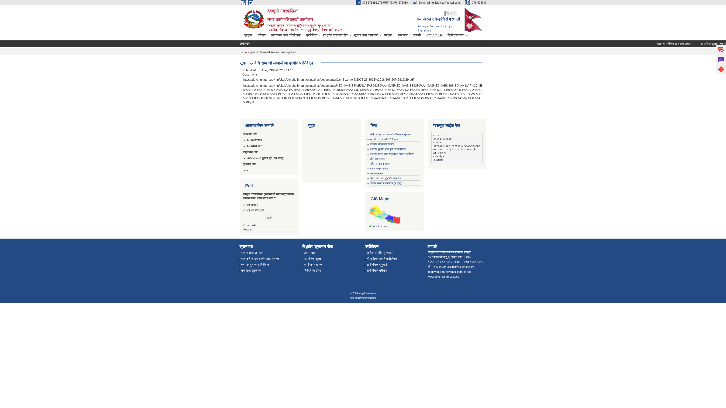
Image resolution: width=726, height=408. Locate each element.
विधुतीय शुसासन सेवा (335, 35)
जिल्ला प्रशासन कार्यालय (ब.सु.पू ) (386, 183)
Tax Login (435, 26)
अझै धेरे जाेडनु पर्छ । (256, 210)
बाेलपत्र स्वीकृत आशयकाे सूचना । (668, 43)
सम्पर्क (417, 35)
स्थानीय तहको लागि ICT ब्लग (384, 139)
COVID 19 (434, 35)
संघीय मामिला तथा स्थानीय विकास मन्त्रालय (390, 134)
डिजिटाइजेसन (456, 35)
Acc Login (423, 26)
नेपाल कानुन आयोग (379, 168)
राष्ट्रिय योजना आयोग (380, 163)
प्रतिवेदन (311, 35)
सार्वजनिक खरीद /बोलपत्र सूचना (260, 258)
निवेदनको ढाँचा (312, 270)
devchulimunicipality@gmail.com (454, 266)
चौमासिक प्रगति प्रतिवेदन (382, 258)
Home (243, 52)
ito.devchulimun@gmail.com (445, 271)
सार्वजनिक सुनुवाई (377, 265)
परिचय (262, 35)
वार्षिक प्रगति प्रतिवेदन (380, 253)
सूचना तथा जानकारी (366, 35)
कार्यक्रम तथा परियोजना (286, 35)
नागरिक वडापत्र (313, 265)
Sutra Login (446, 26)
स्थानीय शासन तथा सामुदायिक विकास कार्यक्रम (392, 153)
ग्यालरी (388, 35)
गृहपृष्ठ (248, 35)
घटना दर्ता (310, 253)
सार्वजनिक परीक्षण (377, 270)
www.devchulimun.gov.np (443, 276)
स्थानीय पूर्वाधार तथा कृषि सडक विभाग (388, 149)
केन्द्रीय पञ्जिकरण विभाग (382, 144)
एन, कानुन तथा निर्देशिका (255, 265)
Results (247, 229)
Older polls (249, 225)
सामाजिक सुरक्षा (313, 258)
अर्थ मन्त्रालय (376, 173)
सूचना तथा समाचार (252, 253)
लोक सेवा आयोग (377, 158)
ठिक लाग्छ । (252, 204)
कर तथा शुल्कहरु (251, 270)
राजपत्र (403, 35)
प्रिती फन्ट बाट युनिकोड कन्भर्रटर (385, 178)
